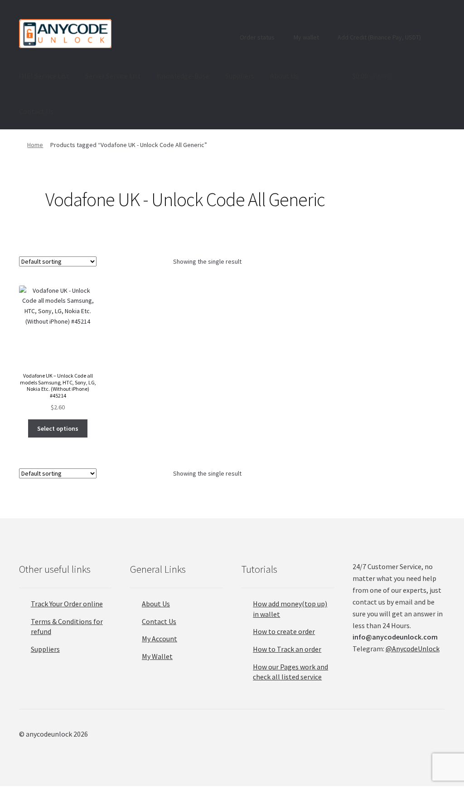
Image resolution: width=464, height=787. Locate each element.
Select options (57, 428)
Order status (256, 37)
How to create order (284, 631)
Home (35, 145)
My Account (159, 638)
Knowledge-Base (183, 75)
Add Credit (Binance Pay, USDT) (378, 37)
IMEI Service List (44, 75)
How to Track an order (287, 649)
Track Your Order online (67, 603)
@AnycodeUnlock (413, 648)
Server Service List (113, 75)
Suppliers (239, 75)
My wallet (305, 37)
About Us (284, 75)
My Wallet (157, 656)
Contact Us (36, 111)
